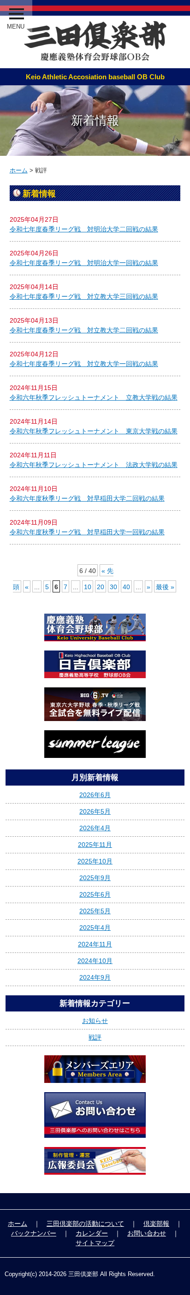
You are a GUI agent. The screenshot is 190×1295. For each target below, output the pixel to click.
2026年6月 (95, 794)
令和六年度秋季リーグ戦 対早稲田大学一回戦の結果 (87, 532)
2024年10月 (95, 960)
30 (113, 587)
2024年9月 (95, 977)
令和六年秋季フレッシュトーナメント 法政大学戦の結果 (94, 464)
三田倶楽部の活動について (85, 1223)
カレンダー (92, 1233)
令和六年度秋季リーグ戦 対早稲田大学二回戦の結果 (87, 498)
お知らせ (95, 1020)
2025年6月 (95, 894)
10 (87, 587)
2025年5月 (95, 911)
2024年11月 (95, 944)
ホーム (19, 170)
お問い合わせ (146, 1233)
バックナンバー (33, 1233)
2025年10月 (95, 861)
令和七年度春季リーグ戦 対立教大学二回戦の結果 (84, 330)
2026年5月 (95, 811)
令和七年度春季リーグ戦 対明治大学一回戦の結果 (84, 262)
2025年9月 (95, 877)
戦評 (95, 1037)
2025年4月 (95, 927)
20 (100, 587)
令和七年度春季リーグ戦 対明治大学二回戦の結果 (84, 229)
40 (126, 587)
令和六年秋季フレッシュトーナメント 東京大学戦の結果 (94, 431)
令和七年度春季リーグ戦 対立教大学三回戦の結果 (84, 296)
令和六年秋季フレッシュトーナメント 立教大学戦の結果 (94, 397)
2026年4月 (95, 828)
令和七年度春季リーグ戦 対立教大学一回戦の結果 (84, 363)
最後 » (165, 587)
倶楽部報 (156, 1223)
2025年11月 (95, 844)
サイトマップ (95, 1243)
